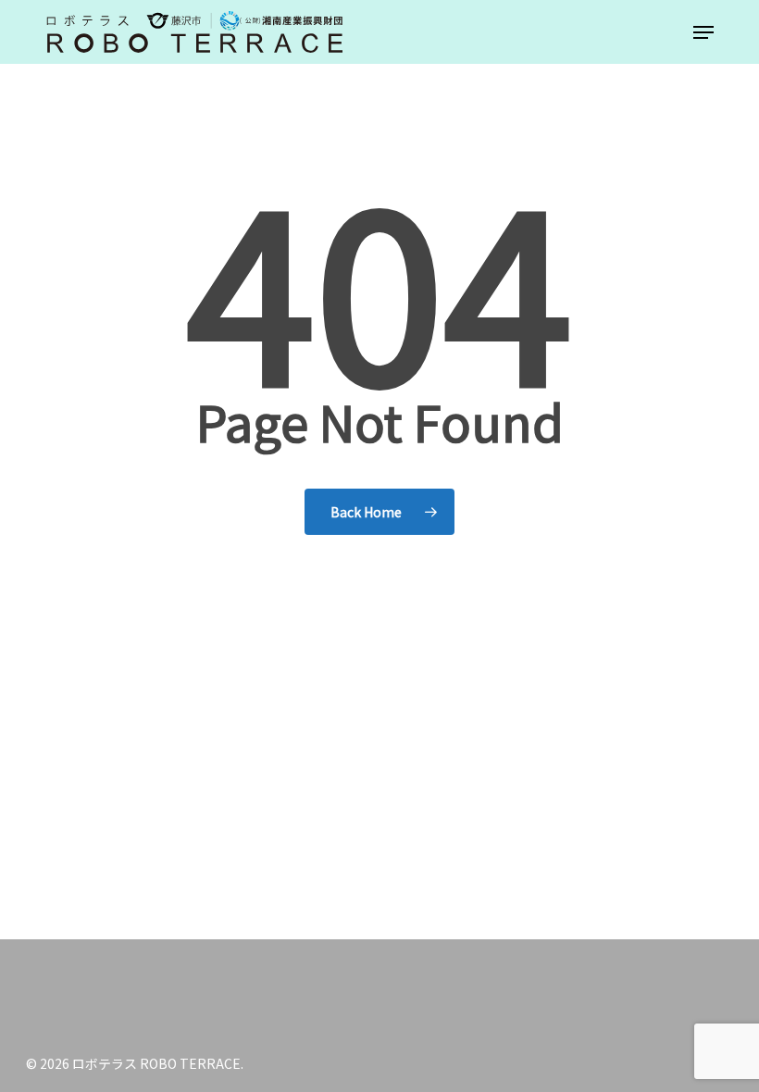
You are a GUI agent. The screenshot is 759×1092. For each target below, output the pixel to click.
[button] (703, 32)
